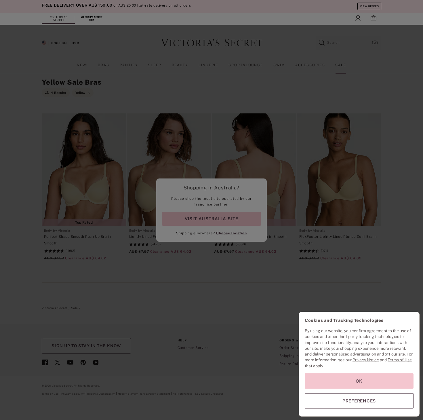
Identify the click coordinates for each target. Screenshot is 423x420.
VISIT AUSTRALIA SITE (211, 218)
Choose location (231, 233)
